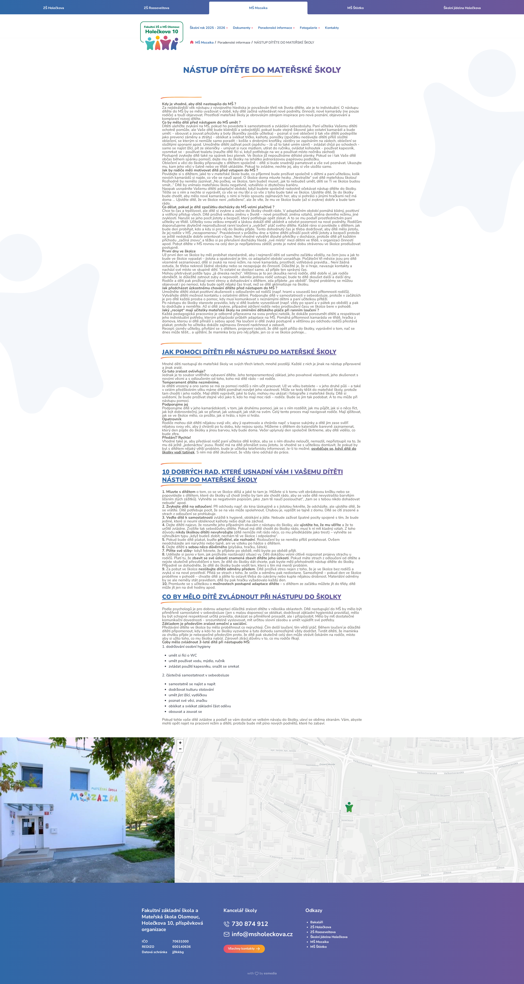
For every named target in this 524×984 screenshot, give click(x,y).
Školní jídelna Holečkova (462, 8)
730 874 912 (250, 924)
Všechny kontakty (241, 948)
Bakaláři (316, 922)
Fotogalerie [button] (310, 28)
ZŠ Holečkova (53, 8)
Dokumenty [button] (243, 28)
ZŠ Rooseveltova (156, 8)
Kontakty (332, 28)
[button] (349, 807)
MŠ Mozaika (319, 942)
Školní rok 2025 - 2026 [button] (209, 28)
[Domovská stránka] (161, 35)
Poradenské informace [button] (276, 28)
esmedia (270, 973)
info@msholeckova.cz (262, 934)
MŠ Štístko (355, 8)
